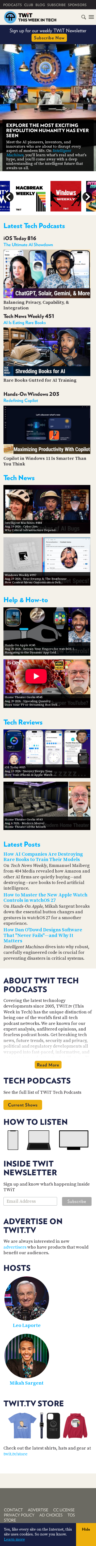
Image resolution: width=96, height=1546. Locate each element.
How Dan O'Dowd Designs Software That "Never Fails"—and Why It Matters (42, 935)
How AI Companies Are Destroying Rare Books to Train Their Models (43, 857)
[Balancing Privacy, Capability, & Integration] (46, 297)
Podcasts (12, 5)
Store (10, 1520)
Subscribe (56, 5)
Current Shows (23, 1104)
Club (28, 5)
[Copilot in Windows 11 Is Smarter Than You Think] (46, 452)
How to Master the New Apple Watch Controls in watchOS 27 (45, 898)
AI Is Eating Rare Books (24, 322)
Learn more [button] (14, 1539)
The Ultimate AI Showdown (28, 244)
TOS (71, 1515)
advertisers (14, 1247)
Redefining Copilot (20, 400)
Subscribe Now (49, 37)
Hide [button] (86, 1529)
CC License (64, 1510)
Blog (40, 5)
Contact (13, 1510)
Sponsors (77, 5)
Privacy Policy (19, 1515)
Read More (48, 1064)
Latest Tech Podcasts (34, 225)
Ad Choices (51, 1515)
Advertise (38, 1510)
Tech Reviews (23, 722)
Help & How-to (25, 600)
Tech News (19, 477)
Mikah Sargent (27, 1383)
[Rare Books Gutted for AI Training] (46, 375)
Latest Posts (21, 844)
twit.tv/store (15, 1454)
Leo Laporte (27, 1326)
